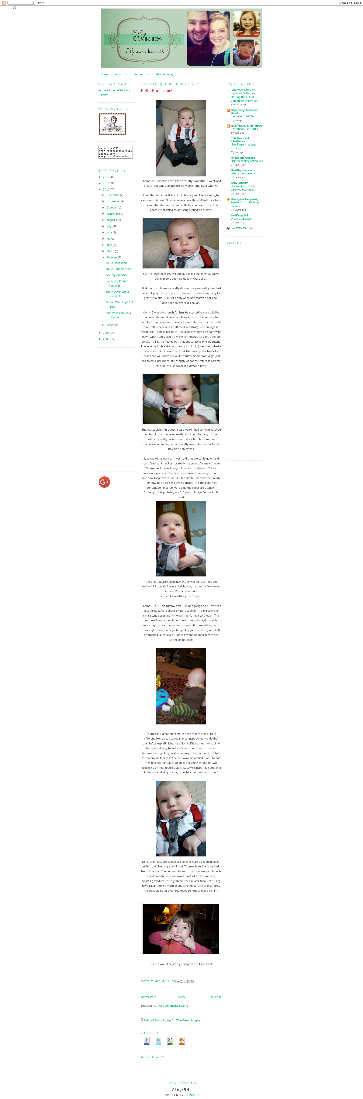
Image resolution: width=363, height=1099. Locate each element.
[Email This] (177, 981)
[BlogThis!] (181, 981)
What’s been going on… (245, 173)
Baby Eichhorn (239, 183)
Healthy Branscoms (243, 170)
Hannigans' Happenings (245, 199)
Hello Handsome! (117, 263)
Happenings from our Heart (244, 111)
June (109, 232)
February (112, 257)
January (111, 325)
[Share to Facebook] (188, 981)
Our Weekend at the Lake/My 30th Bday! (243, 188)
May (109, 238)
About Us (121, 74)
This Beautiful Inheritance (240, 139)
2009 (106, 332)
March (110, 251)
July (109, 226)
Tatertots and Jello (243, 90)
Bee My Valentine (117, 275)
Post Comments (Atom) (173, 1005)
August (111, 220)
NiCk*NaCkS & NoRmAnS (247, 126)
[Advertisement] (113, 409)
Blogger (192, 1095)
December (113, 195)
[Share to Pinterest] (192, 981)
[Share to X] (184, 981)
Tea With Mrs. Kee (242, 228)
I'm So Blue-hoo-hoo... (120, 269)
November (113, 201)
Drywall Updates (241, 218)
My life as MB (239, 215)
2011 (106, 183)
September (113, 213)
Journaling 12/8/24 (242, 116)
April (109, 245)
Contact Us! (141, 74)
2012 (106, 177)
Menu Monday (164, 74)
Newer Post (148, 997)
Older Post (214, 997)
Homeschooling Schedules (247, 161)
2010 (106, 189)
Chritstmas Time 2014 (244, 129)
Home (104, 74)
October (112, 207)
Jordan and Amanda (243, 157)
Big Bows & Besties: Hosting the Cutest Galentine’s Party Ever (244, 97)
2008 (106, 339)
